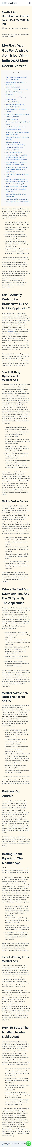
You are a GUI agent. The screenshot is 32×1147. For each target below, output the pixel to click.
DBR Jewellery (9, 3)
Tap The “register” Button (14, 152)
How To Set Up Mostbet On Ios (16, 127)
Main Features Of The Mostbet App (17, 199)
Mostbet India (24, 28)
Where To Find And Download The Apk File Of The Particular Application (17, 92)
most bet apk (12, 331)
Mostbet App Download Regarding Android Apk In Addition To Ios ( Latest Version (17, 169)
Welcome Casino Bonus (13, 129)
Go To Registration (12, 119)
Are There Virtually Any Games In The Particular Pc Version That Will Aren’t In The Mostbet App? (17, 181)
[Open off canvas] (29, 3)
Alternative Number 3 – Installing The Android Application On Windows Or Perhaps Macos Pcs (16, 157)
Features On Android (12, 102)
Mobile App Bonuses (12, 150)
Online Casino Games (13, 87)
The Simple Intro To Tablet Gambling (17, 202)
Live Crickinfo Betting (13, 142)
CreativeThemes (7, 1145)
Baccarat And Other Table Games (16, 186)
